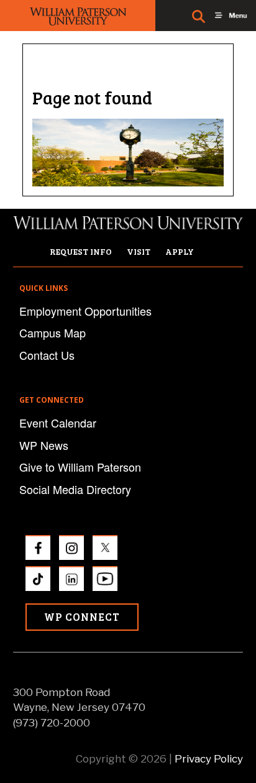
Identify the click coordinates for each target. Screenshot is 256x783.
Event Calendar (57, 422)
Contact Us (47, 355)
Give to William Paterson (80, 467)
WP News (43, 445)
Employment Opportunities (85, 311)
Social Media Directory (75, 489)
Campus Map (52, 332)
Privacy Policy (209, 759)
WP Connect (82, 617)
